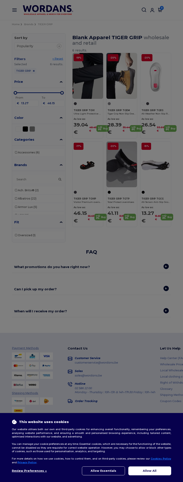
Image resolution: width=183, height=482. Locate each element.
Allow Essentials (103, 470)
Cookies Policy (161, 458)
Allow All (149, 470)
